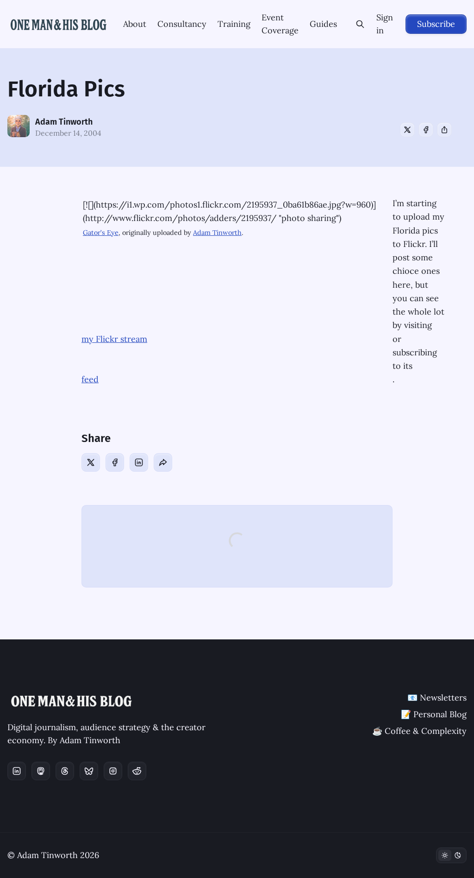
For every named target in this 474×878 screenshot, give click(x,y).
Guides (323, 24)
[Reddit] (137, 771)
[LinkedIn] (139, 462)
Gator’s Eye (100, 232)
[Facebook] (425, 129)
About (134, 24)
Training (234, 24)
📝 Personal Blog (434, 714)
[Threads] (65, 771)
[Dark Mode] (451, 855)
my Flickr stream (114, 339)
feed (90, 379)
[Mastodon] (40, 771)
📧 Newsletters (437, 697)
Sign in (384, 24)
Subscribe (436, 24)
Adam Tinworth (64, 122)
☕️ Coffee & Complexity (419, 731)
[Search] (360, 24)
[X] (407, 129)
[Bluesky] (89, 771)
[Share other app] (444, 129)
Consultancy (181, 24)
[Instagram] (113, 771)
